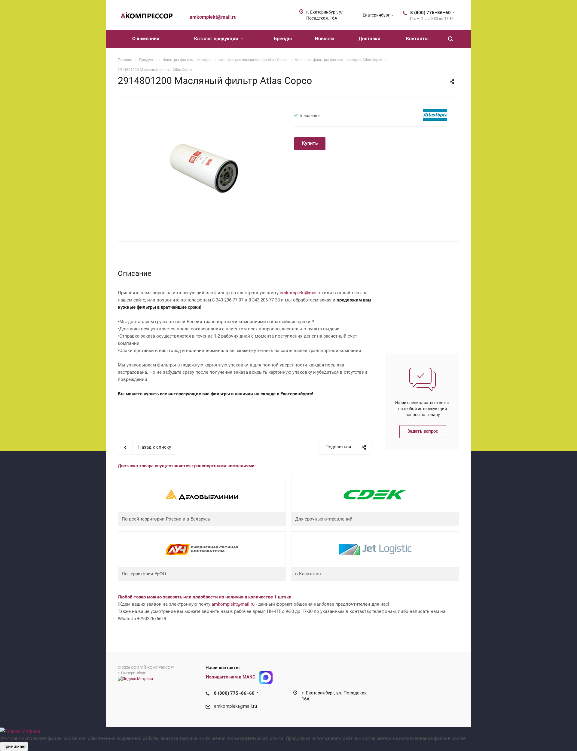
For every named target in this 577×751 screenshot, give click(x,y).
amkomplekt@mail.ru (301, 292)
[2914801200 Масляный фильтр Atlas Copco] (204, 168)
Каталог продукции (216, 39)
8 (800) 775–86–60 (430, 12)
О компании (145, 39)
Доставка (369, 39)
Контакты (417, 39)
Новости (324, 39)
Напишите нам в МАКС (230, 677)
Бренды (283, 39)
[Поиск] (450, 39)
